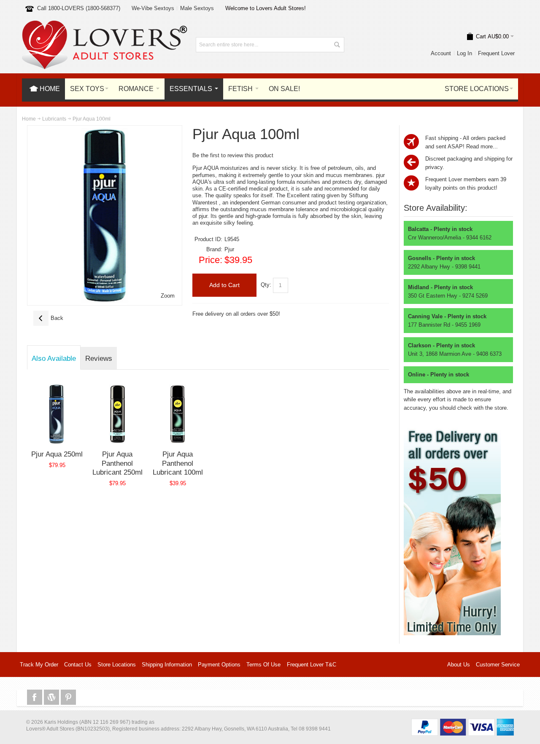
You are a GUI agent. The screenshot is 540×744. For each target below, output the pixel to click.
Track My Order (39, 664)
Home (29, 119)
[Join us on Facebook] (35, 697)
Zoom (168, 296)
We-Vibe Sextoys (153, 8)
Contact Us (78, 664)
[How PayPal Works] (462, 723)
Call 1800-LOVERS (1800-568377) (78, 8)
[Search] (336, 44)
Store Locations (116, 664)
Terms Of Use (263, 664)
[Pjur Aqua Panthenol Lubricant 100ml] (178, 413)
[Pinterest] (68, 697)
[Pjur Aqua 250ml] (57, 413)
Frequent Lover (496, 53)
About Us (458, 664)
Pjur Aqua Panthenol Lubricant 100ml (178, 463)
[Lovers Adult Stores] (104, 24)
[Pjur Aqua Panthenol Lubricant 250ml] (117, 413)
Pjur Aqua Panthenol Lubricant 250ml (117, 463)
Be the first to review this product (232, 155)
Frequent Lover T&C (311, 664)
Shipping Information (167, 664)
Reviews (98, 358)
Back (48, 318)
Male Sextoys (197, 8)
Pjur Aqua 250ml (57, 454)
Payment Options (219, 664)
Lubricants (54, 119)
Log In (464, 53)
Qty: (266, 285)
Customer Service (498, 664)
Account (441, 53)
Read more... (482, 146)
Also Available (54, 358)
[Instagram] (52, 697)
